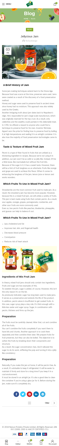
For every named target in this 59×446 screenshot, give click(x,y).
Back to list (29, 403)
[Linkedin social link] (36, 394)
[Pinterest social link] (29, 394)
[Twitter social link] (23, 394)
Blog (33, 19)
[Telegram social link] (42, 394)
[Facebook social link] (16, 394)
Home (26, 19)
